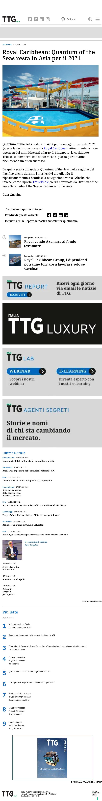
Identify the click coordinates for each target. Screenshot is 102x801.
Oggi (4, 618)
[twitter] (35, 19)
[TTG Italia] (11, 19)
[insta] (47, 19)
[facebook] (29, 19)
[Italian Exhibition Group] (96, 793)
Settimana (10, 618)
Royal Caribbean (56, 148)
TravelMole (41, 182)
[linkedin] (41, 19)
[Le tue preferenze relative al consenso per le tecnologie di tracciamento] (97, 798)
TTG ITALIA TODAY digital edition (86, 782)
